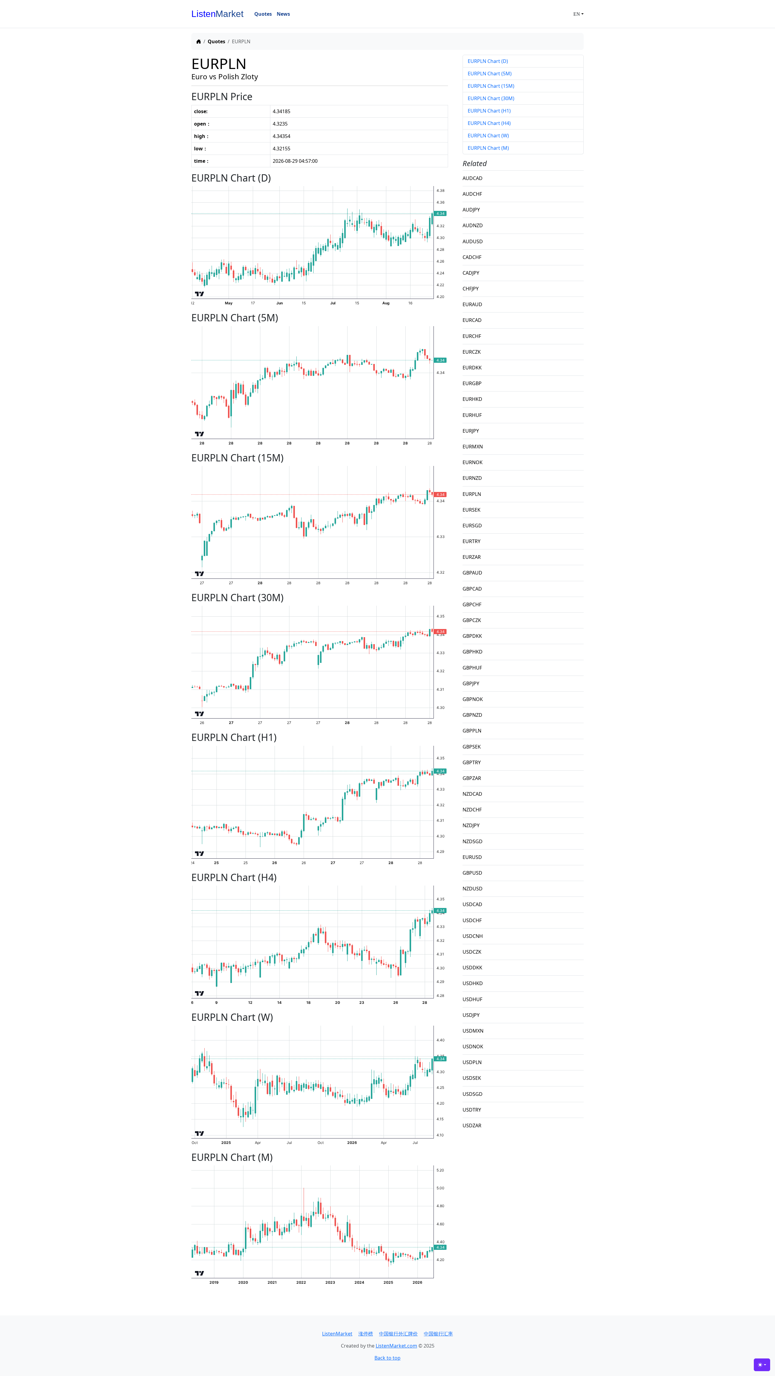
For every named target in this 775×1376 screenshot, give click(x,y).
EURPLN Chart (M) (488, 148)
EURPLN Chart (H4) (489, 123)
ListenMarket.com (396, 1345)
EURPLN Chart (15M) (491, 86)
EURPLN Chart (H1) (489, 110)
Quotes (216, 41)
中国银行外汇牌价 (398, 1333)
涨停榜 (365, 1333)
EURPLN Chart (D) (488, 61)
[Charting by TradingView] (199, 293)
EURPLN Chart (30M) (491, 98)
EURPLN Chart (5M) (490, 73)
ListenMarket (337, 1333)
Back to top (387, 1358)
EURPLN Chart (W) (488, 135)
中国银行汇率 (438, 1333)
